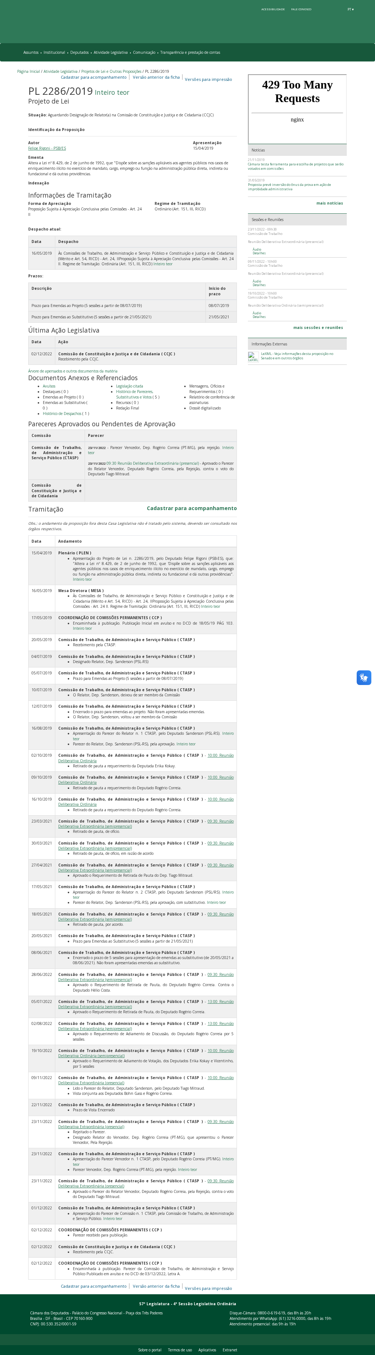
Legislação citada (129, 386)
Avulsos (49, 386)
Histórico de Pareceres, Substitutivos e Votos (134, 394)
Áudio (257, 249)
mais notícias (329, 203)
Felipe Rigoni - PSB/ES (47, 148)
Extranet (230, 1349)
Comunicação (144, 52)
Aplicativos (207, 1349)
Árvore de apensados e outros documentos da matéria (73, 371)
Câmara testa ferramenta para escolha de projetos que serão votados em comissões (296, 166)
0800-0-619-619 (271, 1312)
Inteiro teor (112, 92)
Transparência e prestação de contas (190, 52)
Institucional (54, 52)
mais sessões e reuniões (318, 327)
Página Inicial (28, 71)
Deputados (79, 52)
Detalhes (259, 253)
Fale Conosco (301, 9)
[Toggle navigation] (355, 52)
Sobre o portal (149, 1349)
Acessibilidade (273, 9)
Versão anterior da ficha (156, 77)
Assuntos (30, 52)
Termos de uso (180, 1349)
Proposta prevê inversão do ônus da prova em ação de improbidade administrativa (289, 187)
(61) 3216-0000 (292, 1318)
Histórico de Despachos (62, 413)
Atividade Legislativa (111, 52)
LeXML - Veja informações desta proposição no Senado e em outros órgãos (297, 356)
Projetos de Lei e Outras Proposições (111, 71)
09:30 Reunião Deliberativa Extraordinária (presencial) (153, 463)
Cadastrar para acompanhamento (95, 77)
